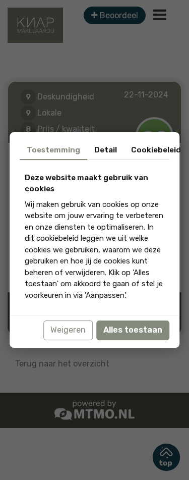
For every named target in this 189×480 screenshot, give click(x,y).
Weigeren (68, 330)
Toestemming (53, 149)
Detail (105, 149)
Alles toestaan (132, 330)
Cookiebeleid (156, 149)
